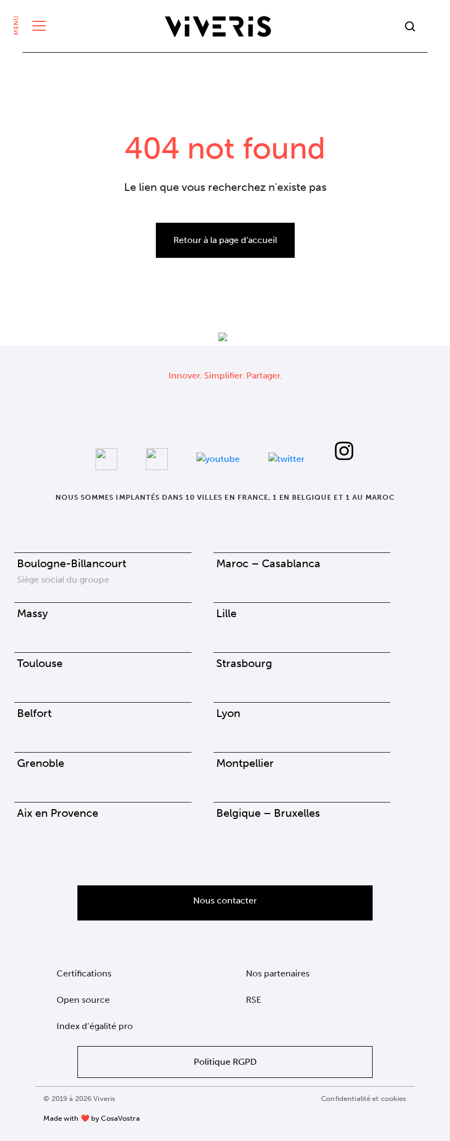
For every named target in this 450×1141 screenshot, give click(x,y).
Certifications (84, 973)
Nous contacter (225, 900)
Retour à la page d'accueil (225, 240)
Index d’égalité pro (95, 1026)
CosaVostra (120, 1118)
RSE (253, 1000)
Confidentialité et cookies (363, 1098)
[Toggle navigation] (36, 26)
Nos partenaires (278, 973)
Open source (83, 1000)
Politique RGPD (225, 1062)
